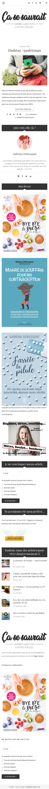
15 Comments (31, 114)
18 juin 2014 (17, 580)
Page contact (38, 656)
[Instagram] (40, 3)
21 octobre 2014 (18, 616)
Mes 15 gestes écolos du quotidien (29, 613)
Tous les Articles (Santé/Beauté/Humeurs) (20, 484)
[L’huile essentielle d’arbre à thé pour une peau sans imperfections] (6, 577)
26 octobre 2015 (19, 567)
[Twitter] (29, 3)
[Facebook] (32, 3)
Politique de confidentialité (12, 665)
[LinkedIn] (36, 3)
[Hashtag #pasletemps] (24, 70)
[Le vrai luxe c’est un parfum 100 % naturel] (6, 590)
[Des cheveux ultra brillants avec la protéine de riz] (6, 603)
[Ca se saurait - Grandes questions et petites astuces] (24, 19)
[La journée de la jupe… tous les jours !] (6, 563)
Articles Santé (9, 488)
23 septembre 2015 (20, 606)
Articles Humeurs (10, 494)
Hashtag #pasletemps (24, 50)
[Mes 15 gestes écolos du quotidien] (6, 616)
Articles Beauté (10, 491)
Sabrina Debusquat (25, 117)
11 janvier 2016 (24, 46)
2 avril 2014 (17, 593)
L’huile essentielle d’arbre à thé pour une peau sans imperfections (29, 575)
